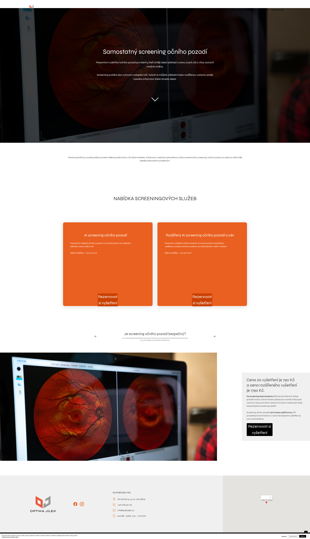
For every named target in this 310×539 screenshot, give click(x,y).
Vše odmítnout (293, 536)
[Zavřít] (308, 536)
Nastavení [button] (284, 536)
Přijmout (303, 536)
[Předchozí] (95, 336)
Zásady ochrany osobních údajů (10, 537)
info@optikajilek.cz (125, 510)
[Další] (214, 336)
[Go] (306, 532)
